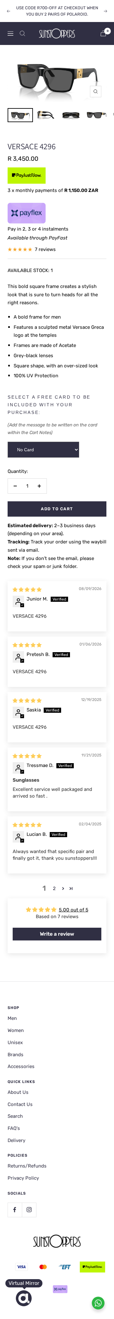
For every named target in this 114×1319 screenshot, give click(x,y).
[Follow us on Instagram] (29, 1210)
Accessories (21, 1066)
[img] (27, 590)
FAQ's (14, 1128)
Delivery (16, 1140)
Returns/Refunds (27, 1166)
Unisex (15, 1042)
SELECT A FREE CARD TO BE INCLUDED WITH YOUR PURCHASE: (49, 404)
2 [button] (54, 888)
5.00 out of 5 (73, 910)
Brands (15, 1054)
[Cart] (103, 33)
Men (12, 1018)
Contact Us (20, 1104)
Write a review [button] (57, 934)
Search (15, 1116)
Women (16, 1030)
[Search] (22, 33)
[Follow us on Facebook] (15, 1210)
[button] (63, 888)
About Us (18, 1092)
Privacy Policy (23, 1178)
